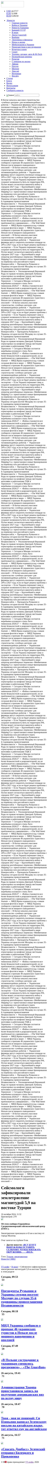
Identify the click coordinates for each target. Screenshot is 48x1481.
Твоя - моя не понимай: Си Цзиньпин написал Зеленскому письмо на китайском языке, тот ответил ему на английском (24, 1423)
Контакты (10, 88)
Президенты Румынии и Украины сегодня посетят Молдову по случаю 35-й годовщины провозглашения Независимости (21, 1298)
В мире (15, 32)
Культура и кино (19, 49)
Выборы (15, 37)
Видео (9, 83)
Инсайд (15, 76)
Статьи (9, 78)
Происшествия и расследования (26, 47)
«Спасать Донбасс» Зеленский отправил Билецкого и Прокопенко (23, 1452)
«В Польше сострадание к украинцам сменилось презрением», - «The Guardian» (23, 1363)
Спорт (14, 52)
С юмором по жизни (21, 61)
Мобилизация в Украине (23, 44)
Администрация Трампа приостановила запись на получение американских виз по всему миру (22, 1393)
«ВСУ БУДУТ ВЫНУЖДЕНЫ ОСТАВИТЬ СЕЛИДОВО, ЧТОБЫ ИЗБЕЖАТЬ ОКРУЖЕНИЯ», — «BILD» (23, 1248)
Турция (10, 1256)
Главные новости (19, 23)
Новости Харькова (20, 28)
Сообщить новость (14, 90)
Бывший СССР (19, 30)
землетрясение (20, 1256)
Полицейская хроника (22, 57)
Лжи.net (15, 71)
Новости (10, 20)
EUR (8, 13)
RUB (8, 16)
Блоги (9, 81)
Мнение (15, 69)
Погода (15, 66)
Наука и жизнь (18, 42)
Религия (15, 59)
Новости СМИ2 (8, 1259)
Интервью (16, 73)
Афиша (15, 64)
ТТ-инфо (29, 1462)
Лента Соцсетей (19, 35)
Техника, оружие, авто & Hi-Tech (27, 54)
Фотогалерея (12, 85)
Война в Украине (19, 25)
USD (8, 11)
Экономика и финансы (22, 40)
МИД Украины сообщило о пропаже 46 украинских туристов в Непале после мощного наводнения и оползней (21, 1333)
